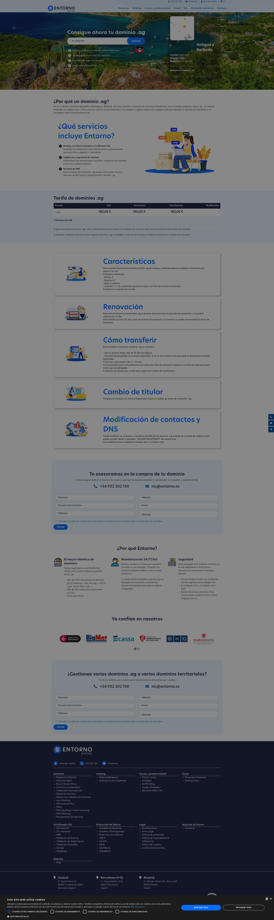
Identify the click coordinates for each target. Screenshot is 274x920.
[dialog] (137, 907)
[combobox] (266, 898)
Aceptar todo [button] (201, 907)
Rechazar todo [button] (243, 907)
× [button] (271, 899)
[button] (91, 916)
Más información (138, 907)
